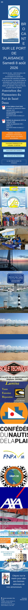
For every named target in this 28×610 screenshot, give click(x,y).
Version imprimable (7, 598)
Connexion (24, 598)
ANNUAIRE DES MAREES (14, 150)
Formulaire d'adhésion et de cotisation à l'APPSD (14, 144)
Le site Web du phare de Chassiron (14, 162)
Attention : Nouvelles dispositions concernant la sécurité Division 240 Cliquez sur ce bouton (14, 135)
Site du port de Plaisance (14, 156)
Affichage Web (23, 599)
